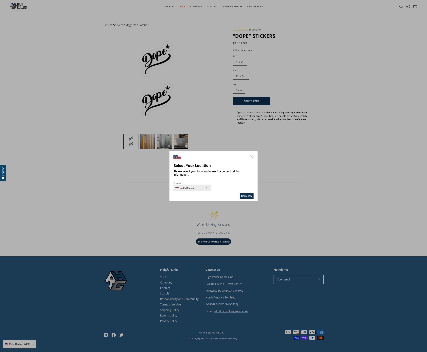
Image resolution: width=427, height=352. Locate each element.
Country (177, 183)
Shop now (246, 195)
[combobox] (184, 188)
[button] (252, 157)
